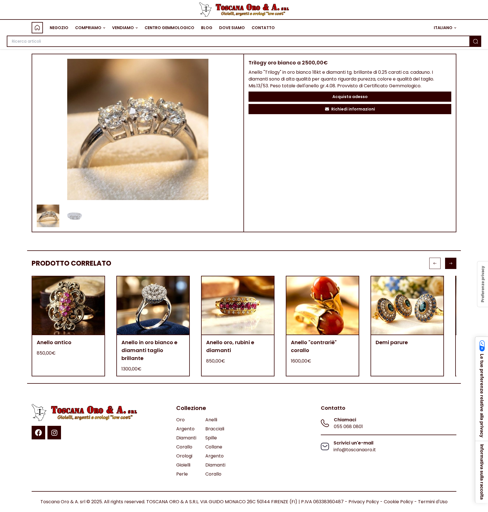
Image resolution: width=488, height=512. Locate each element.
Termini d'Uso (433, 501)
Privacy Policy (363, 501)
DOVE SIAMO (232, 28)
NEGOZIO (59, 28)
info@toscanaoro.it (355, 449)
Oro (180, 419)
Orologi (184, 456)
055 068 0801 (348, 426)
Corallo (184, 447)
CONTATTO (263, 28)
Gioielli (183, 465)
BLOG (206, 28)
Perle (182, 474)
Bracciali (214, 429)
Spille (211, 438)
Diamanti (186, 438)
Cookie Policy (398, 501)
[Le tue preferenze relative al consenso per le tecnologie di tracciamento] (482, 284)
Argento (185, 429)
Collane (213, 447)
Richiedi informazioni (353, 109)
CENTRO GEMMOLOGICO (169, 28)
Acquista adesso (350, 96)
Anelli (211, 419)
